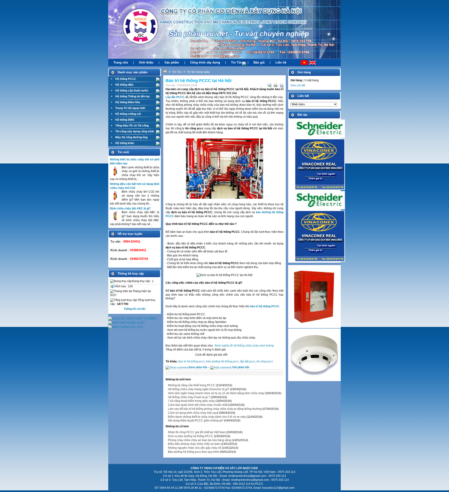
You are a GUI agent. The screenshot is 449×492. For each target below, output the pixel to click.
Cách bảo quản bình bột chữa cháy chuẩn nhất (198, 405)
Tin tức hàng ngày (198, 72)
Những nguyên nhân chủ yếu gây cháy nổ (194, 448)
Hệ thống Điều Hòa (127, 102)
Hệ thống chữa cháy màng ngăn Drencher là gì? (198, 389)
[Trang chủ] (165, 72)
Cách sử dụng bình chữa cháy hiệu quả (193, 412)
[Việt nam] (299, 62)
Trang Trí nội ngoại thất (130, 108)
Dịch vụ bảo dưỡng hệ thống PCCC (190, 436)
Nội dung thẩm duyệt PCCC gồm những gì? (195, 420)
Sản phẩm (171, 62)
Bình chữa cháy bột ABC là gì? (130, 208)
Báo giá (258, 62)
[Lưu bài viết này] (281, 85)
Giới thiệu (146, 62)
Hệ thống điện (124, 84)
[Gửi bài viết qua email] (269, 85)
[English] (314, 62)
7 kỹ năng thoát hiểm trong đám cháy (191, 401)
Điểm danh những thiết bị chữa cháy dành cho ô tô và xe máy (207, 416)
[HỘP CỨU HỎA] (314, 327)
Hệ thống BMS (124, 119)
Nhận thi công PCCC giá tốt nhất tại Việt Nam (196, 432)
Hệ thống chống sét (128, 114)
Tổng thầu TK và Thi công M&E (132, 126)
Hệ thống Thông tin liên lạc (132, 96)
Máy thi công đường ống (131, 137)
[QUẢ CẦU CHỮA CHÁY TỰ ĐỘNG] (132, 318)
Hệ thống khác (124, 143)
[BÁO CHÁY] (314, 380)
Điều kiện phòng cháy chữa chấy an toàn (194, 444)
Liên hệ (280, 62)
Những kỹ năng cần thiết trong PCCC (191, 385)
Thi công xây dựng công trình (134, 131)
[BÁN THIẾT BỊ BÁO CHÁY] (126, 322)
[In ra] (275, 85)
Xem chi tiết (297, 85)
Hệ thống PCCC (125, 79)
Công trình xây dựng (205, 62)
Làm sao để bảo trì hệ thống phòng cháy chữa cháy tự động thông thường (215, 409)
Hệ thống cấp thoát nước (131, 90)
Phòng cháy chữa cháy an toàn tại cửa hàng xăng (199, 440)
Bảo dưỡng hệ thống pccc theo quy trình (193, 451)
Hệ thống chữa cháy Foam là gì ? (189, 397)
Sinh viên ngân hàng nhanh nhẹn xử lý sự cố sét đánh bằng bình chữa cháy (216, 393)
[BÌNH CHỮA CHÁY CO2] (125, 327)
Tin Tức (236, 62)
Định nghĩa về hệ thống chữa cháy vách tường (244, 345)
